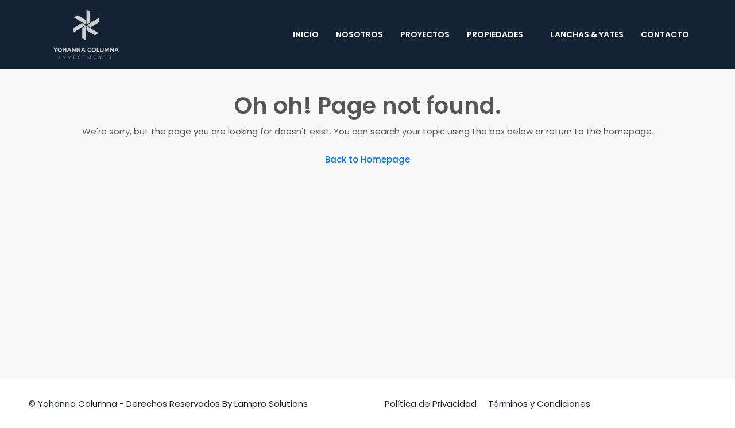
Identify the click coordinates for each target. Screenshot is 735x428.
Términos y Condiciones (539, 404)
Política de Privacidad (431, 404)
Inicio (306, 34)
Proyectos (425, 34)
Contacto (665, 34)
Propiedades (495, 34)
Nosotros (359, 34)
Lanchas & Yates (587, 34)
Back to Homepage (367, 159)
